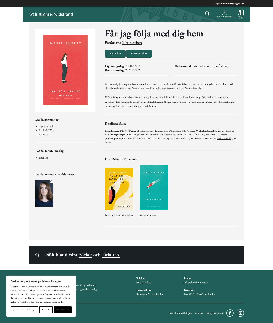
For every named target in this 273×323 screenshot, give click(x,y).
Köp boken (115, 53)
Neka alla (46, 309)
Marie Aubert (132, 43)
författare (111, 255)
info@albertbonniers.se (196, 282)
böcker (85, 255)
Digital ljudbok (46, 126)
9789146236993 (224, 138)
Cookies (199, 313)
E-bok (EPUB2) (46, 130)
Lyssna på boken (139, 53)
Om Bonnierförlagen (181, 313)
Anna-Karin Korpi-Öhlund (211, 66)
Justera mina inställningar (24, 309)
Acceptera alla (63, 309)
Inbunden (43, 134)
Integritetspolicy (214, 313)
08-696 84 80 (143, 282)
